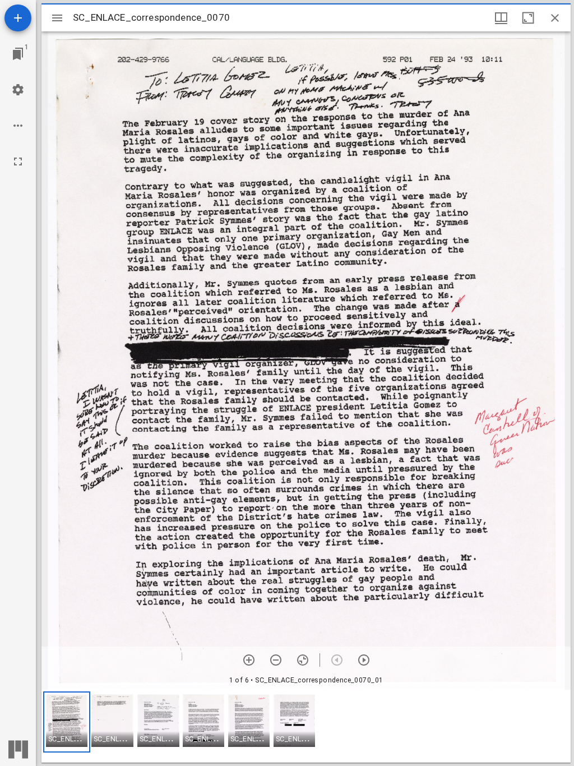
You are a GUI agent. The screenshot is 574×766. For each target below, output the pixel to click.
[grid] (306, 726)
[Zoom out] (275, 660)
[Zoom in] (248, 660)
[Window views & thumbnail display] (501, 17)
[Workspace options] (17, 125)
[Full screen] (17, 161)
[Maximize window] (528, 17)
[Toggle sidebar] (57, 17)
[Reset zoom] (302, 660)
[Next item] (363, 660)
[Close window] (554, 17)
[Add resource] (17, 17)
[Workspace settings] (17, 89)
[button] (66, 722)
